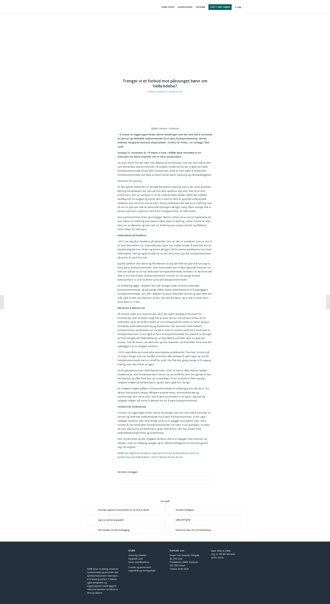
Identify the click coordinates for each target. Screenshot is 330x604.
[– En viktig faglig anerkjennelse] (328, 302)
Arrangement (161, 91)
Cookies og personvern (139, 567)
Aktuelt (152, 91)
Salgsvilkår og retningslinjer (142, 570)
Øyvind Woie (177, 91)
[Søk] (238, 7)
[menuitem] (168, 7)
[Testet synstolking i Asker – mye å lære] (2, 302)
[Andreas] (165, 48)
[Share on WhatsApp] (165, 480)
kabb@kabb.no (142, 562)
